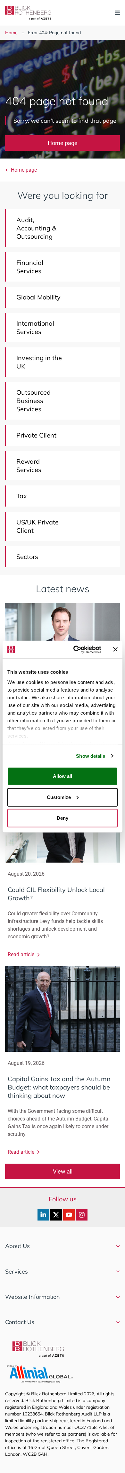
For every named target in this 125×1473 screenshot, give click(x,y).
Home (11, 32)
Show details (90, 755)
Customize (59, 797)
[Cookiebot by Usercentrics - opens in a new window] (75, 649)
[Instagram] (82, 1215)
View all (62, 1171)
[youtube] (69, 1215)
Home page (63, 143)
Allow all (62, 776)
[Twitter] (56, 1215)
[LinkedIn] (43, 1215)
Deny (62, 818)
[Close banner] (115, 649)
